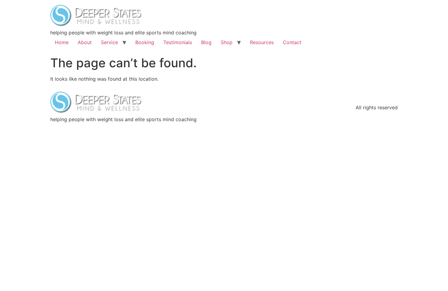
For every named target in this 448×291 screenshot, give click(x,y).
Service (109, 42)
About (85, 42)
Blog (206, 42)
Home (62, 42)
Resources (262, 42)
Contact (292, 42)
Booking (144, 42)
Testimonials (177, 42)
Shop (227, 42)
